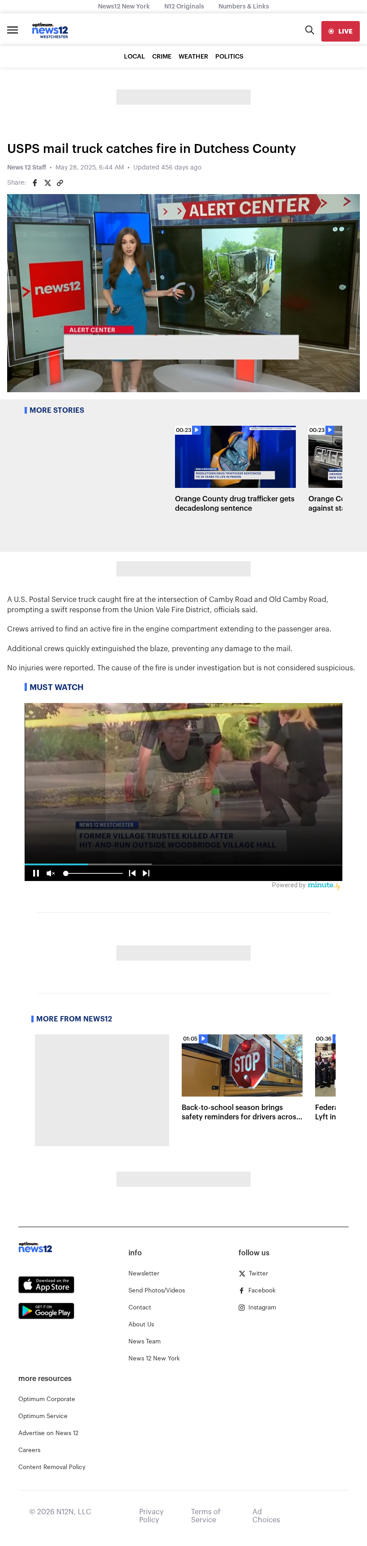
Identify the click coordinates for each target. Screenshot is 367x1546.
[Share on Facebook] (34, 182)
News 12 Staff (26, 168)
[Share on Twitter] (47, 182)
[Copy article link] (60, 182)
